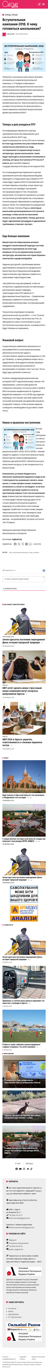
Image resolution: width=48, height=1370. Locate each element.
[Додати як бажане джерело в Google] (37, 544)
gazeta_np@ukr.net (16, 1249)
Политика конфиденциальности (9, 1358)
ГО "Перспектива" (15, 1317)
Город (7, 15)
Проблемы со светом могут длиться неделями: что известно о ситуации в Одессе (23, 1002)
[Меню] (44, 4)
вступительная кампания (20, 552)
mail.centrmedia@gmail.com (19, 1218)
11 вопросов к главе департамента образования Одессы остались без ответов (22, 1081)
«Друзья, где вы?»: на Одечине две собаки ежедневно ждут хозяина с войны (22, 1116)
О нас (18, 1163)
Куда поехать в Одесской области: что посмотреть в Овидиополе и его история (23, 796)
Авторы (29, 1163)
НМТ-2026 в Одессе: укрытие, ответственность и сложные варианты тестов (22, 742)
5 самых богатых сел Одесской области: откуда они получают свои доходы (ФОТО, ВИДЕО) (23, 840)
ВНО (10, 552)
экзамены (36, 552)
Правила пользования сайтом (38, 1358)
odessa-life (10, 34)
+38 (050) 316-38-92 (16, 1246)
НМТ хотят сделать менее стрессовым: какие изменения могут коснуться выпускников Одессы (22, 691)
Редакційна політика (23, 1358)
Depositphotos (13, 1314)
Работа (10, 1311)
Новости (4, 685)
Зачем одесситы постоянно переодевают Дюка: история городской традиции (23, 641)
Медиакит (13, 1240)
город (30, 552)
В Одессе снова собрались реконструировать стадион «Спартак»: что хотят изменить (21, 1045)
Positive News (6, 637)
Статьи (14, 15)
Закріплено (39, 4)
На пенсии (12, 1308)
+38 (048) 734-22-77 (15, 1215)
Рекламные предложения (18, 1243)
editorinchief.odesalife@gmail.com (21, 1227)
